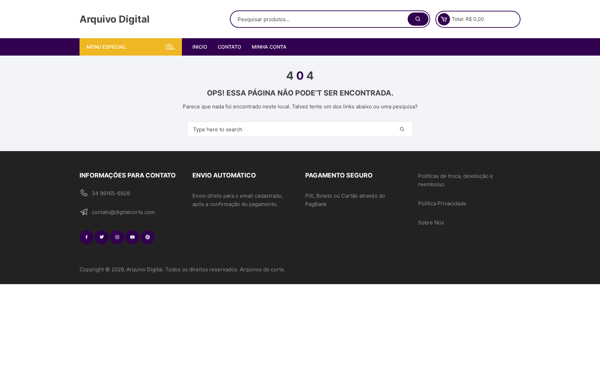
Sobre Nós (431, 222)
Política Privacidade (442, 203)
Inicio (199, 47)
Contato (229, 47)
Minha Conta (269, 47)
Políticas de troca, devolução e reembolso (455, 180)
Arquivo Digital (115, 19)
